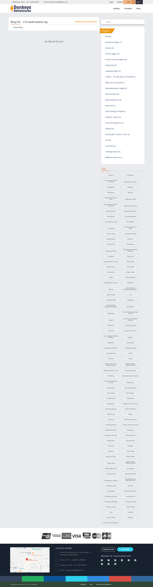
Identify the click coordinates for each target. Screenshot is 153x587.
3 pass (110, 175)
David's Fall (111, 244)
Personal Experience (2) (114, 123)
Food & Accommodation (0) (116, 60)
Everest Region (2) (112, 54)
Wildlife (130, 517)
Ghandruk (130, 267)
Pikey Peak (111, 441)
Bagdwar (110, 187)
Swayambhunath (130, 491)
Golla (111, 277)
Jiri (130, 295)
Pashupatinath (110, 425)
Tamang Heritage (110, 502)
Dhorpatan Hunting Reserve (130, 250)
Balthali (130, 187)
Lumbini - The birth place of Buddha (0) (120, 77)
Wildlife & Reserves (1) (114, 158)
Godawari (111, 272)
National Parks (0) (112, 94)
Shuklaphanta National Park (130, 480)
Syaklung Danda (111, 496)
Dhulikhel (111, 256)
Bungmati (111, 216)
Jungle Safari (111, 300)
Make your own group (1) (115, 83)
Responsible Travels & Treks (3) (117, 134)
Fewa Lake (130, 262)
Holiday (116, 8)
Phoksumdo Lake (111, 435)
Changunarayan (111, 222)
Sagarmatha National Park (130, 462)
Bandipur (110, 192)
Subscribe (125, 549)
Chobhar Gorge (130, 234)
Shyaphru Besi (111, 486)
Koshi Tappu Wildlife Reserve (111, 336)
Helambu (130, 283)
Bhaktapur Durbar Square (110, 205)
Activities (130, 175)
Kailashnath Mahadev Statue (111, 306)
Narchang (111, 414)
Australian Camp (130, 182)
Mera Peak (111, 388)
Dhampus (130, 244)
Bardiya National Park (111, 198)
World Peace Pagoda (111, 523)
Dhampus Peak (110, 251)
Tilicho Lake (130, 507)
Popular (130, 446)
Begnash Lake (130, 199)
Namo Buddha (130, 409)
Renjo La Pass (111, 456)
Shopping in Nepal (111, 480)
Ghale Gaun (110, 267)
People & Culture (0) (113, 117)
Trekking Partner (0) (112, 152)
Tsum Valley (110, 517)
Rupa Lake (111, 463)
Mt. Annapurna (130, 388)
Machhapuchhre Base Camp (111, 364)
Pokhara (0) (109, 129)
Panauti (111, 419)
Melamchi (130, 383)
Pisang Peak (130, 441)
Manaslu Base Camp (130, 376)
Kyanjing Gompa (111, 348)
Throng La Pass (110, 507)
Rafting (111, 451)
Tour (110, 512)
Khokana (111, 325)
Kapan (110, 320)
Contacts (83, 584)
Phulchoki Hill (130, 435)
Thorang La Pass (130, 502)
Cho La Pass (110, 234)
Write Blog (18, 27)
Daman (130, 239)
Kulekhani (110, 343)
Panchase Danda (130, 419)
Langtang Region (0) (113, 71)
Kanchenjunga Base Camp (130, 312)
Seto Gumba (111, 474)
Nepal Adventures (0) (113, 100)
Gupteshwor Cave (110, 283)
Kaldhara (110, 313)
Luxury (130, 359)
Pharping (130, 430)
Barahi (130, 192)
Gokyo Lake (130, 272)
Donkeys (128, 8)
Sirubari (130, 486)
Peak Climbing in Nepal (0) (115, 111)
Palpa (130, 414)
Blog (138, 8)
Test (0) (108, 140)
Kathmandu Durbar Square (130, 319)
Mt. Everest (111, 393)
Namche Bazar (110, 409)
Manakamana (130, 371)
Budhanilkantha (130, 211)
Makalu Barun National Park (130, 364)
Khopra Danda (130, 325)
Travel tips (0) (110, 146)
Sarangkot (130, 468)
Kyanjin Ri (130, 343)
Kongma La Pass (130, 331)
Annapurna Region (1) (113, 42)
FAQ (91, 584)
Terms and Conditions (103, 584)
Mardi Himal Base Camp (110, 382)
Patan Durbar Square (130, 425)
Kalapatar (130, 307)
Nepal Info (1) (110, 106)
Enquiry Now (108, 549)
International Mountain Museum (130, 288)
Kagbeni (130, 300)
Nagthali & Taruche (130, 404)
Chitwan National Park (130, 227)
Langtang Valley (130, 348)
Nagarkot (110, 404)
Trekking (130, 512)
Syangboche (130, 496)
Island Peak (111, 295)
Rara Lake (130, 451)
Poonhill (111, 446)
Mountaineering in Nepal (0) (116, 88)
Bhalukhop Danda (130, 206)
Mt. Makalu (130, 393)
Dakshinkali (111, 239)
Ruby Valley (130, 456)
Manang (111, 376)
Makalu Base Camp (111, 371)
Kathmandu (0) (111, 65)
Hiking (111, 289)
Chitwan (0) (109, 48)
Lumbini (111, 359)
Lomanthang (111, 353)
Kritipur (130, 337)
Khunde (111, 331)
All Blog (108, 37)
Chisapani (130, 222)
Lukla (130, 353)
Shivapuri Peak (130, 474)
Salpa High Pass (111, 468)
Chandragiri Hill (130, 216)
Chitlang (111, 228)
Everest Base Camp (111, 262)
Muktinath (130, 398)
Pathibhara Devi (111, 430)
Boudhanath (111, 211)
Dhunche (130, 256)
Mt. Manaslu (111, 398)
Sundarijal (111, 491)
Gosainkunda (130, 277)
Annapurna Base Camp (111, 181)
